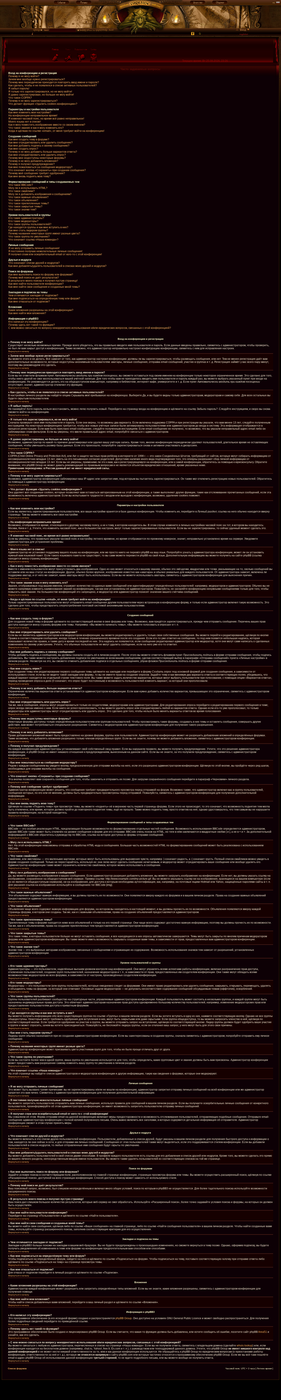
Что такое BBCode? (20, 184)
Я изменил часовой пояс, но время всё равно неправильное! (46, 118)
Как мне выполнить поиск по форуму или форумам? (40, 274)
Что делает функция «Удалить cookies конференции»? (42, 103)
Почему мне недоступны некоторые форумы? (37, 157)
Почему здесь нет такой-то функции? (31, 324)
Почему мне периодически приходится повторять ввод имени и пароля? (53, 82)
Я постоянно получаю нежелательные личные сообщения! (45, 251)
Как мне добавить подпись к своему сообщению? (38, 145)
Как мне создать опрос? (23, 148)
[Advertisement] (140, 1390)
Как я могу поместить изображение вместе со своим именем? (46, 124)
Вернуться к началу (18, 351)
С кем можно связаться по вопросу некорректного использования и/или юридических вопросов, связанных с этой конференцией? (89, 327)
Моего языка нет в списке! (24, 121)
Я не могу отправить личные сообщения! (33, 248)
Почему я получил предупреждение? (31, 164)
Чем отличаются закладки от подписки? (33, 295)
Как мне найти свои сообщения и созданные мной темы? (44, 286)
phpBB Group (123, 1318)
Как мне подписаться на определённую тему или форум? (44, 298)
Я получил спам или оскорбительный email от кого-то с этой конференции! (55, 254)
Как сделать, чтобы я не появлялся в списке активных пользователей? (52, 85)
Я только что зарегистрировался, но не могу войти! (40, 91)
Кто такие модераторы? (23, 221)
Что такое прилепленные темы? (28, 203)
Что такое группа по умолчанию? (29, 236)
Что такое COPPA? (20, 97)
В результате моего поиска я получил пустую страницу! (42, 280)
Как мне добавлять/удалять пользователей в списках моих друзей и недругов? (57, 266)
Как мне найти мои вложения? (27, 313)
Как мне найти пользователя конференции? (36, 283)
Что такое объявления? (23, 200)
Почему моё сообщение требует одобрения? (36, 173)
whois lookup (244, 1345)
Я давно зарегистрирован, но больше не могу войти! (41, 94)
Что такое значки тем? (22, 209)
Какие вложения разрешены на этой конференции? (40, 310)
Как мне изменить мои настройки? (29, 112)
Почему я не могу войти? (23, 76)
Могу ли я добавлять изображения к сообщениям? (40, 194)
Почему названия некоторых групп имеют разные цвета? (44, 233)
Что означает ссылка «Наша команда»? (33, 239)
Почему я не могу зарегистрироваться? (33, 100)
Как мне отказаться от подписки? (29, 301)
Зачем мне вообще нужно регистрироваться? (36, 79)
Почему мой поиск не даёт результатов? (33, 277)
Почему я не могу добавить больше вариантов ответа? (42, 151)
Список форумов (17, 1368)
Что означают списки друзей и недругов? (34, 262)
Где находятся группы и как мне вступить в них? (38, 227)
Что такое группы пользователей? (29, 224)
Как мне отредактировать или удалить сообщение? (40, 142)
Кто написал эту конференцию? (28, 321)
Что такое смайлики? (21, 191)
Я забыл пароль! (18, 88)
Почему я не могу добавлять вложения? (33, 161)
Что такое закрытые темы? (25, 206)
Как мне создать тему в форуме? (28, 139)
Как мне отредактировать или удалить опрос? (37, 154)
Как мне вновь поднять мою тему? (29, 176)
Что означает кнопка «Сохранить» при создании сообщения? (47, 170)
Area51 (262, 1331)
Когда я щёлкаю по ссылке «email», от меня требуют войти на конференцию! (56, 130)
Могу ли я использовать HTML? (27, 188)
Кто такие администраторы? (26, 218)
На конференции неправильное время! (32, 115)
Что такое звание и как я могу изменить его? (36, 127)
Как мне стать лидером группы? (28, 230)
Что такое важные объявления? (28, 197)
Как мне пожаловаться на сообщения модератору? (40, 167)
